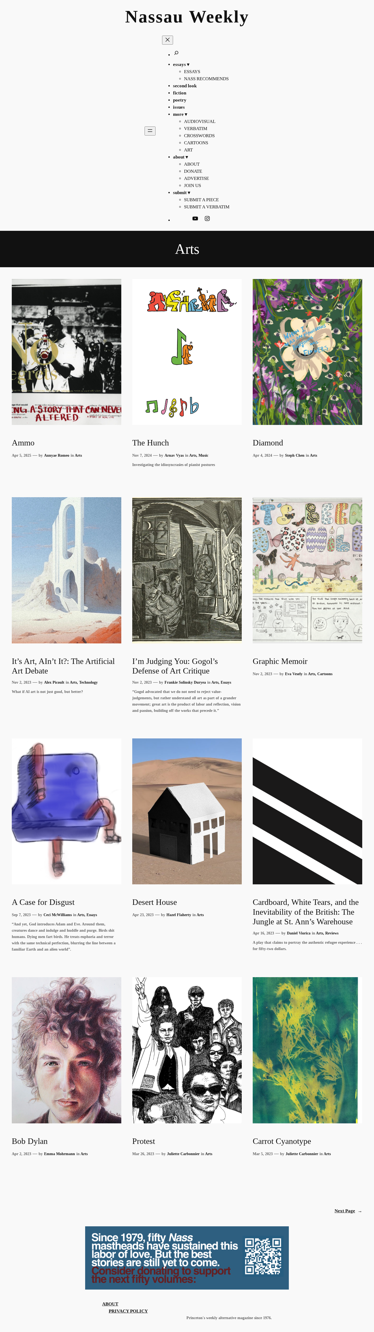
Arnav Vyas (174, 455)
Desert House (154, 902)
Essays (226, 682)
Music (203, 455)
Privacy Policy (128, 1311)
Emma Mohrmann (59, 1154)
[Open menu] (150, 131)
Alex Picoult (54, 682)
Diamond (268, 442)
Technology (88, 682)
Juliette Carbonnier (183, 1154)
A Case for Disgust (43, 902)
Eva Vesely (294, 674)
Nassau (154, 16)
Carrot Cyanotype (282, 1141)
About (110, 1304)
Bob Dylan (30, 1141)
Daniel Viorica (298, 933)
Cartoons (324, 674)
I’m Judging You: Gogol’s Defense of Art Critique (175, 666)
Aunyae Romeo (56, 455)
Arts (78, 455)
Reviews (331, 933)
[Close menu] (167, 40)
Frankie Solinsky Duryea (185, 682)
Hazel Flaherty (178, 915)
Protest (143, 1141)
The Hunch (150, 442)
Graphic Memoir (280, 661)
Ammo (23, 442)
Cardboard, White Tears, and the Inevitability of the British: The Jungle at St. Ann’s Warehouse (306, 912)
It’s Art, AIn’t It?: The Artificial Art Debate (63, 666)
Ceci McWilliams (58, 915)
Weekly (219, 16)
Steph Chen (294, 455)
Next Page (348, 1210)
